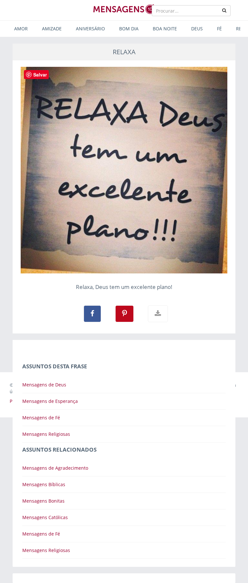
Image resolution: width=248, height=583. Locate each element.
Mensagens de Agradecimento (55, 468)
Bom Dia (129, 29)
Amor (21, 29)
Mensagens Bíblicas (43, 484)
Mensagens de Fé (41, 417)
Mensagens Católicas (45, 517)
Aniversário (90, 29)
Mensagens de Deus (44, 385)
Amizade (52, 29)
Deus (197, 29)
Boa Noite (165, 29)
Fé (219, 29)
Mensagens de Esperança (50, 401)
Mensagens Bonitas (43, 501)
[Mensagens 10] (124, 9)
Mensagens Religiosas (46, 434)
